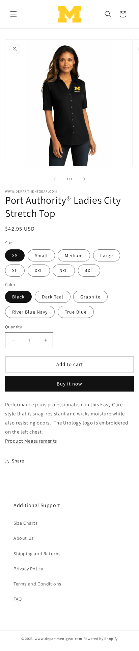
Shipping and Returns (37, 554)
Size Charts (25, 523)
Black (18, 297)
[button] (13, 14)
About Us (23, 538)
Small (41, 255)
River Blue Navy (30, 312)
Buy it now (69, 383)
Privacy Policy (28, 569)
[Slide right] (84, 178)
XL (15, 271)
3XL (64, 271)
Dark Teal (52, 297)
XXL (39, 271)
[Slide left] (54, 178)
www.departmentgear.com (58, 638)
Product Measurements (31, 441)
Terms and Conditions (37, 584)
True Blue (76, 312)
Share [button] (18, 461)
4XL (89, 271)
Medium (74, 255)
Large (106, 255)
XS (15, 255)
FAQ (17, 599)
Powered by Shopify (100, 638)
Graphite (90, 297)
